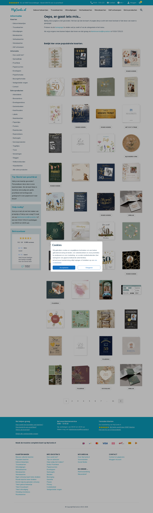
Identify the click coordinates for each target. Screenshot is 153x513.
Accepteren (64, 268)
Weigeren (89, 268)
